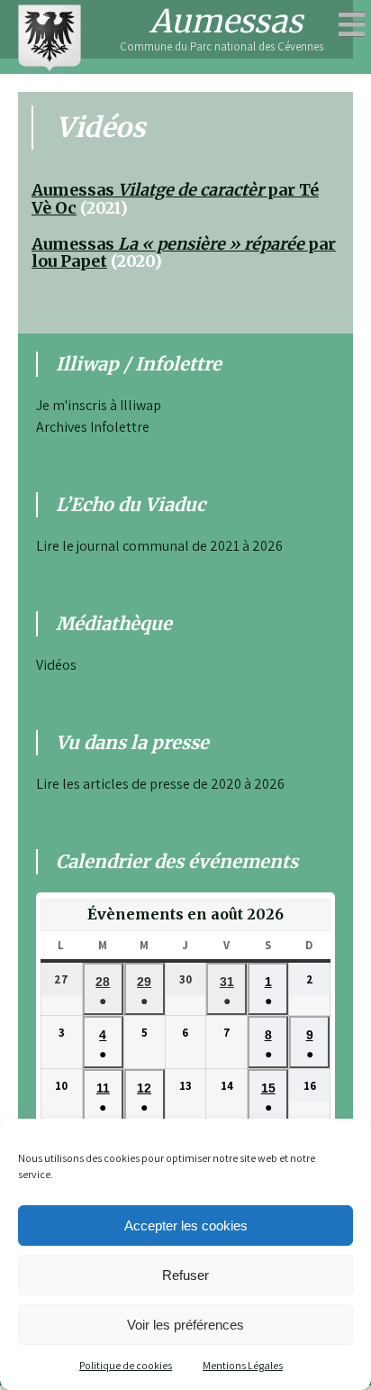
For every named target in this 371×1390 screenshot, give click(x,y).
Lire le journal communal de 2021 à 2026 (159, 545)
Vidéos (56, 664)
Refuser (185, 1275)
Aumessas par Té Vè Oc (175, 198)
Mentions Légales (243, 1365)
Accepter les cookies (186, 1225)
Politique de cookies (125, 1365)
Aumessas (226, 21)
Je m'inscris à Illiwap (98, 405)
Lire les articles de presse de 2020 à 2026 (160, 783)
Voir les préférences (185, 1324)
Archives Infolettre (92, 426)
